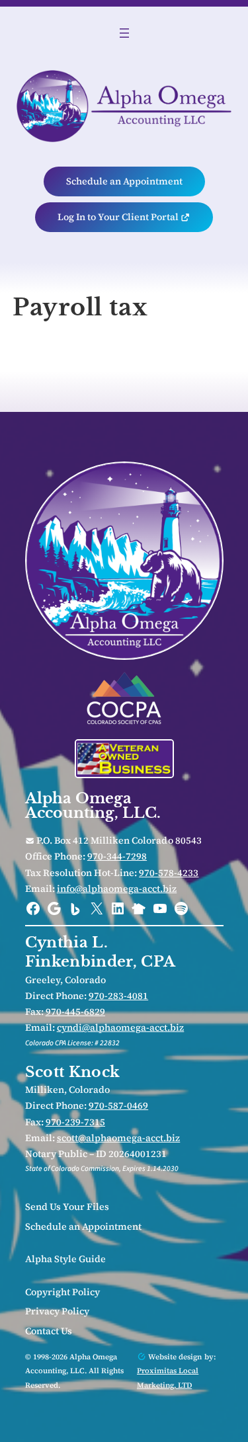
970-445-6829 (75, 1011)
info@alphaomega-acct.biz (117, 888)
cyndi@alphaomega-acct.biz (121, 1027)
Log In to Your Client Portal (119, 216)
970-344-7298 (117, 856)
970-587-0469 (118, 1105)
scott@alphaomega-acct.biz (119, 1137)
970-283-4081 (118, 995)
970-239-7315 (75, 1122)
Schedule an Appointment (124, 181)
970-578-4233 (168, 872)
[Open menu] (124, 33)
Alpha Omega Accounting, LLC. (93, 805)
